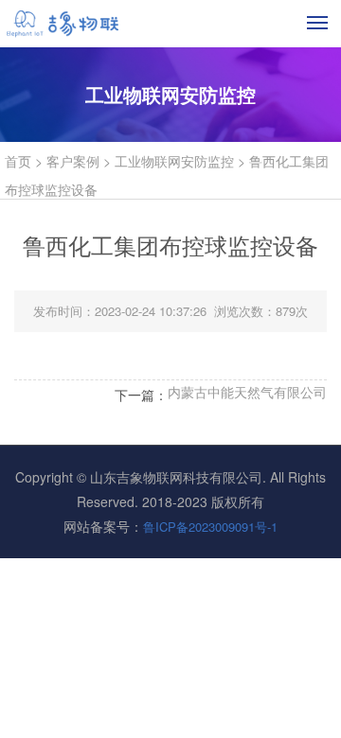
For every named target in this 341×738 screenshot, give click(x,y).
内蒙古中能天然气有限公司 (247, 391)
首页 (18, 160)
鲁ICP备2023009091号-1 (210, 527)
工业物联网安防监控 (174, 160)
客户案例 (72, 160)
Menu (317, 22)
